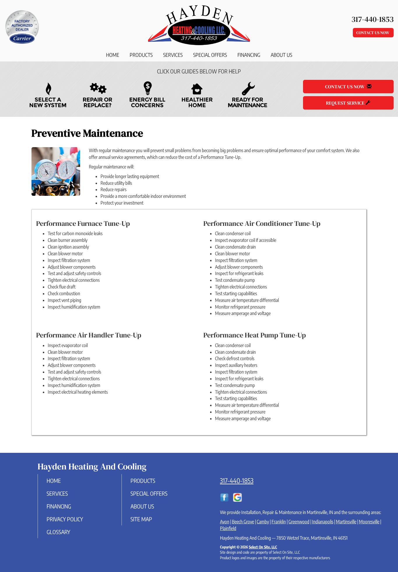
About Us (281, 55)
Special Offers (210, 55)
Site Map (141, 518)
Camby (263, 522)
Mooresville (369, 522)
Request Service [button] (346, 103)
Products (141, 55)
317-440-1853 (236, 480)
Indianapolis (322, 522)
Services (173, 55)
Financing (248, 55)
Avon (224, 522)
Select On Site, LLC (263, 547)
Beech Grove (243, 522)
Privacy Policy (65, 518)
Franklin (279, 522)
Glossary (58, 531)
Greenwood (298, 522)
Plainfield (228, 528)
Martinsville (346, 522)
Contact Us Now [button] (373, 33)
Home (112, 55)
